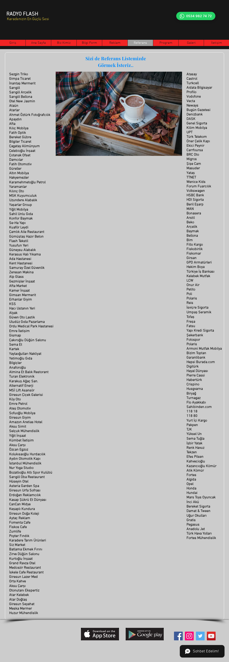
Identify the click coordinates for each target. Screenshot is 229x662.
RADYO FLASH (22, 14)
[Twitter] (200, 636)
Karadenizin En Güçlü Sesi (28, 19)
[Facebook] (178, 636)
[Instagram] (189, 636)
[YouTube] (211, 636)
